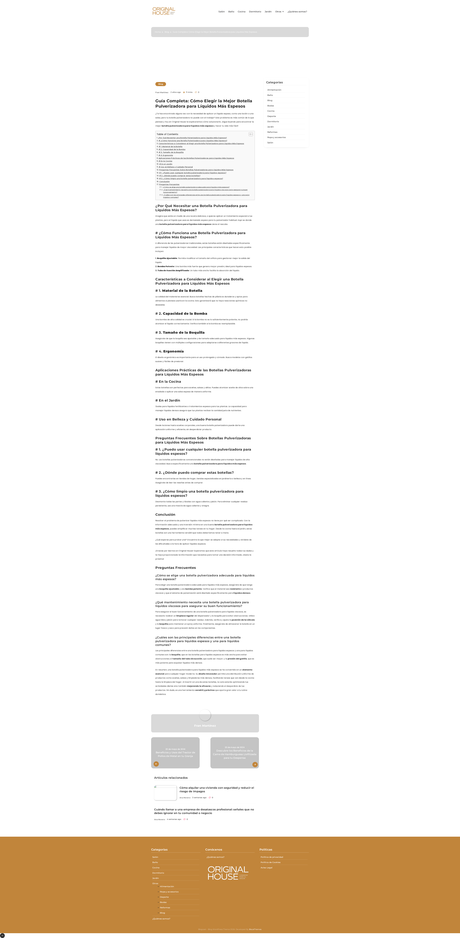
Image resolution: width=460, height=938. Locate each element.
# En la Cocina (165, 161)
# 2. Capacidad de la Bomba (172, 149)
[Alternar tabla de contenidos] (249, 134)
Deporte (271, 116)
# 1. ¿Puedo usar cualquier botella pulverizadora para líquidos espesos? (192, 173)
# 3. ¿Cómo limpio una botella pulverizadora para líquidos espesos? (191, 178)
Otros (278, 11)
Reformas (272, 132)
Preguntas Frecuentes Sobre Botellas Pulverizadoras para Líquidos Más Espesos (196, 170)
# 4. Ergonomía (166, 155)
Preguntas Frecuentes (169, 184)
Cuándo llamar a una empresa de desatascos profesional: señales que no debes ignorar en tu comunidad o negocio (204, 811)
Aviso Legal (266, 867)
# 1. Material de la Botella (170, 146)
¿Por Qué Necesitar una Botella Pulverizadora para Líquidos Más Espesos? (192, 138)
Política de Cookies (271, 862)
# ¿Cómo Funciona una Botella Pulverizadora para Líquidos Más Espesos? (193, 140)
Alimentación (274, 90)
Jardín (268, 11)
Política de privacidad (272, 857)
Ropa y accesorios (276, 137)
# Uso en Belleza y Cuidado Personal (176, 167)
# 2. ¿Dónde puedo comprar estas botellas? (179, 176)
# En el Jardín (165, 164)
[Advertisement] (230, 60)
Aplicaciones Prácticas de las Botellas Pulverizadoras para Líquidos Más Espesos (196, 158)
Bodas (270, 105)
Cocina (241, 11)
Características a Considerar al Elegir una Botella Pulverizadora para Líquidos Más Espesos (201, 143)
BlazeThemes (255, 929)
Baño (231, 11)
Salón (221, 11)
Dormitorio (255, 11)
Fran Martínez (161, 92)
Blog (160, 84)
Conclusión (164, 181)
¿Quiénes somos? (297, 11)
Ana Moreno (185, 798)
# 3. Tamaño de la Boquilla (171, 152)
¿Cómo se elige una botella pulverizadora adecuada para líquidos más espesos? (196, 187)
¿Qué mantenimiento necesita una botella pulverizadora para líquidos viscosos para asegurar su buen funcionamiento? (205, 191)
